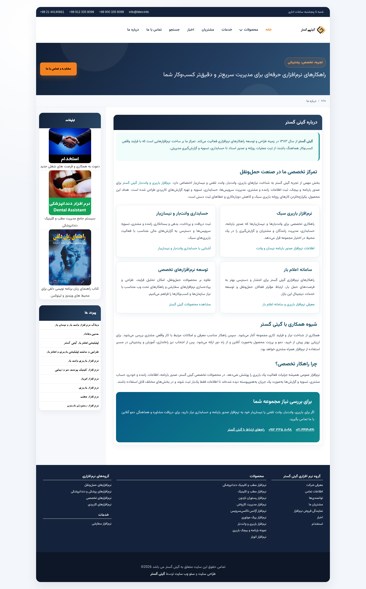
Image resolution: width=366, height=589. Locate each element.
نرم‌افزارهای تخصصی (99, 498)
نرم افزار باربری (89, 388)
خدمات (227, 30)
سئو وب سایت (185, 574)
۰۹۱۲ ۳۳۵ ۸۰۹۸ (280, 430)
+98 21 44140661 (52, 12)
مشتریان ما (316, 504)
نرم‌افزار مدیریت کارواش (251, 504)
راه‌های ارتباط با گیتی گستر (246, 430)
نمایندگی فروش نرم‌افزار (308, 511)
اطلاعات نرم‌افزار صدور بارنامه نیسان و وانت (285, 248)
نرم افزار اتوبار (90, 379)
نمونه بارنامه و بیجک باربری (249, 530)
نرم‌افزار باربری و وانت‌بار (252, 524)
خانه (269, 30)
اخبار (190, 30)
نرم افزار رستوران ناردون (83, 406)
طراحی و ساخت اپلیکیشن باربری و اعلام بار (73, 352)
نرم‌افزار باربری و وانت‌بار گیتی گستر (146, 183)
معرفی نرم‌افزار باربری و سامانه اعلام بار (288, 304)
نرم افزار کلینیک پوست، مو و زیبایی (77, 370)
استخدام (317, 524)
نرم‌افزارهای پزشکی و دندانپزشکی (91, 491)
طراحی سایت (207, 574)
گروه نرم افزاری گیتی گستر (301, 476)
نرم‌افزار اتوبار (258, 536)
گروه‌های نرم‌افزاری (95, 476)
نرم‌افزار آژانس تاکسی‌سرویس (248, 511)
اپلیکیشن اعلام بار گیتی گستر (81, 343)
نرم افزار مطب (89, 397)
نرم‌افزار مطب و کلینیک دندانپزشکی (244, 485)
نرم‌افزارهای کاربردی (100, 504)
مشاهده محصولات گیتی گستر (190, 304)
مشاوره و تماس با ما (58, 69)
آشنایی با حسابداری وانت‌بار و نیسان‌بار (184, 248)
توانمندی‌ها (316, 498)
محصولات (251, 30)
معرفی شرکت (314, 485)
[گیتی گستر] (303, 30)
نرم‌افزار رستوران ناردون (252, 498)
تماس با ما (154, 30)
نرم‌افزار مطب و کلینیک (252, 491)
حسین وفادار (91, 334)
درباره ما (133, 30)
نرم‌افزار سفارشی (102, 523)
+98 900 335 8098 (111, 12)
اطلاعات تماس (314, 491)
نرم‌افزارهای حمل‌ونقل (98, 485)
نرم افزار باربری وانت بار (83, 361)
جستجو (174, 30)
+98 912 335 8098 (81, 12)
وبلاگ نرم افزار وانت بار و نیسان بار (77, 325)
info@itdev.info (139, 12)
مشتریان (208, 30)
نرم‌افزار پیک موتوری (254, 517)
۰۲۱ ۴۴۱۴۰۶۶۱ (305, 430)
